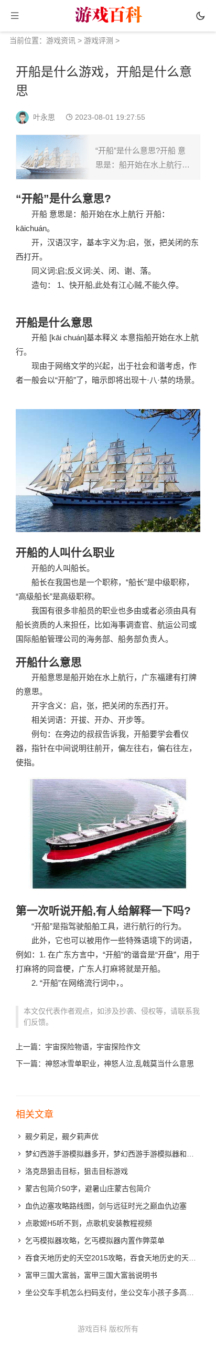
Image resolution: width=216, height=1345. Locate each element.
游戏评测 (98, 40)
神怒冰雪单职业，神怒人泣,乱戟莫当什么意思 (119, 1063)
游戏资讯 (60, 40)
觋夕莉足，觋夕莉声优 (62, 1136)
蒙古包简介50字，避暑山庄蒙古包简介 (88, 1188)
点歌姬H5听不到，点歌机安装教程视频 (88, 1223)
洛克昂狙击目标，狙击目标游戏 (76, 1171)
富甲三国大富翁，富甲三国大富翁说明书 (91, 1275)
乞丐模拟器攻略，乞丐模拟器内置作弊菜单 (95, 1240)
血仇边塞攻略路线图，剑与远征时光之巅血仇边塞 (106, 1206)
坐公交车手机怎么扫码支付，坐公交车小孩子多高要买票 (117, 1292)
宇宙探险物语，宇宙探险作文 (93, 1046)
